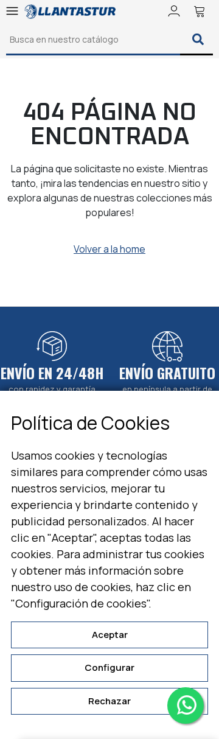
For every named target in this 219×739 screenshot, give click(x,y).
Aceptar (110, 634)
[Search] (196, 40)
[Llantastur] (70, 10)
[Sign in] (177, 11)
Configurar (109, 667)
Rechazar (109, 701)
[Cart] (203, 11)
